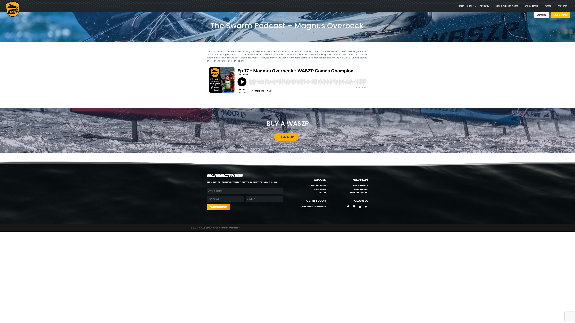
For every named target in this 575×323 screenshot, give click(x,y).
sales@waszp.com (314, 207)
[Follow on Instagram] (354, 206)
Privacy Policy (358, 193)
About (470, 6)
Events (548, 6)
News (322, 193)
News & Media (531, 6)
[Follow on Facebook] (348, 206)
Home (461, 6)
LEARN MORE (286, 137)
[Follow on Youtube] (360, 206)
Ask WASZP (361, 189)
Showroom (318, 185)
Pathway (484, 6)
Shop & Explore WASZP (506, 6)
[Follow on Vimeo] (366, 206)
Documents (360, 185)
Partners (562, 6)
